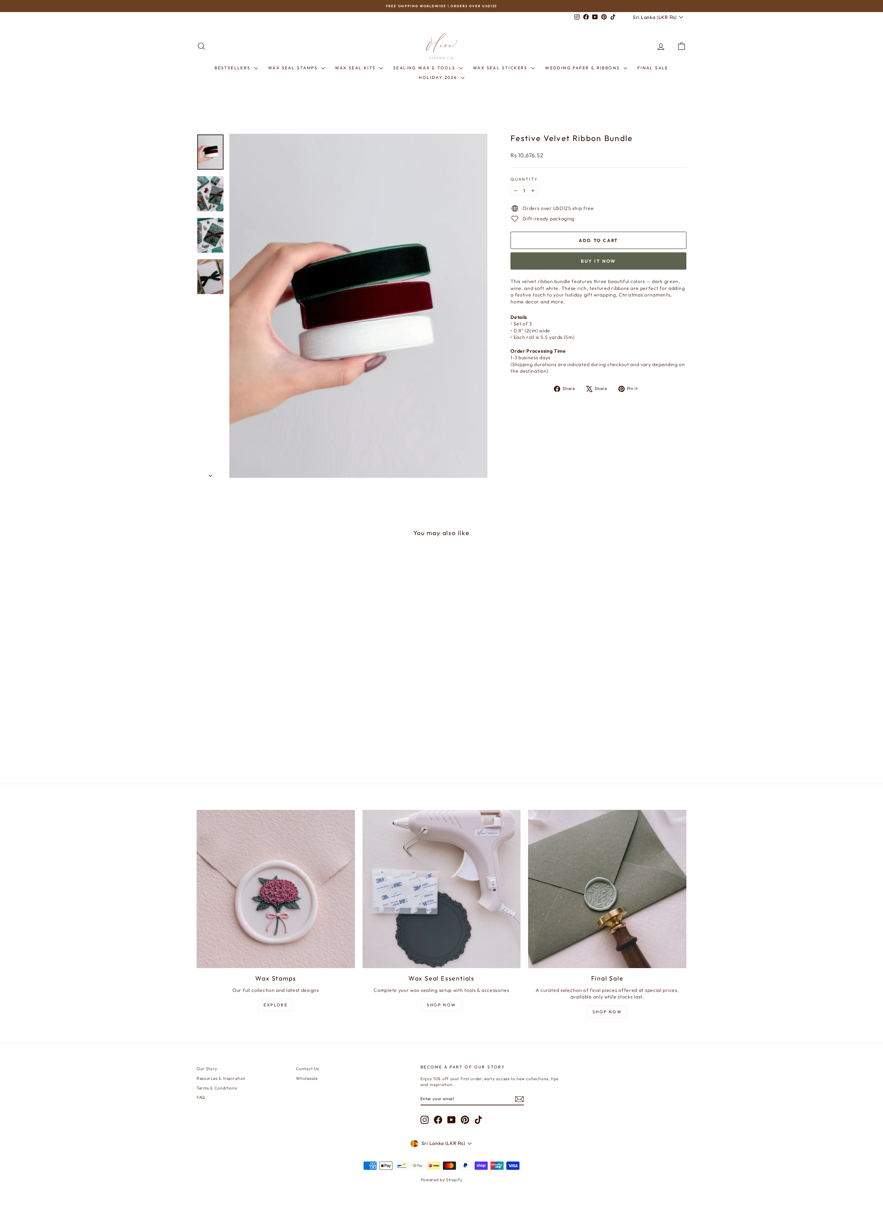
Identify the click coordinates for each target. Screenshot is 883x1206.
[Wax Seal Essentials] (442, 889)
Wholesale (306, 1078)
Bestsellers (233, 67)
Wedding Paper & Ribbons (583, 67)
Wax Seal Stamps (293, 67)
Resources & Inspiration (221, 1078)
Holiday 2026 (439, 77)
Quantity (524, 179)
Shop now (607, 1011)
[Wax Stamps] (276, 889)
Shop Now (441, 1004)
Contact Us (307, 1068)
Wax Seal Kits (356, 67)
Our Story (207, 1068)
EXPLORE (276, 1004)
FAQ (201, 1097)
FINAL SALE (652, 67)
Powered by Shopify (442, 1179)
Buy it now (598, 261)
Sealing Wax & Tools (425, 67)
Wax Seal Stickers (501, 67)
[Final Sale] (607, 889)
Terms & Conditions (217, 1088)
